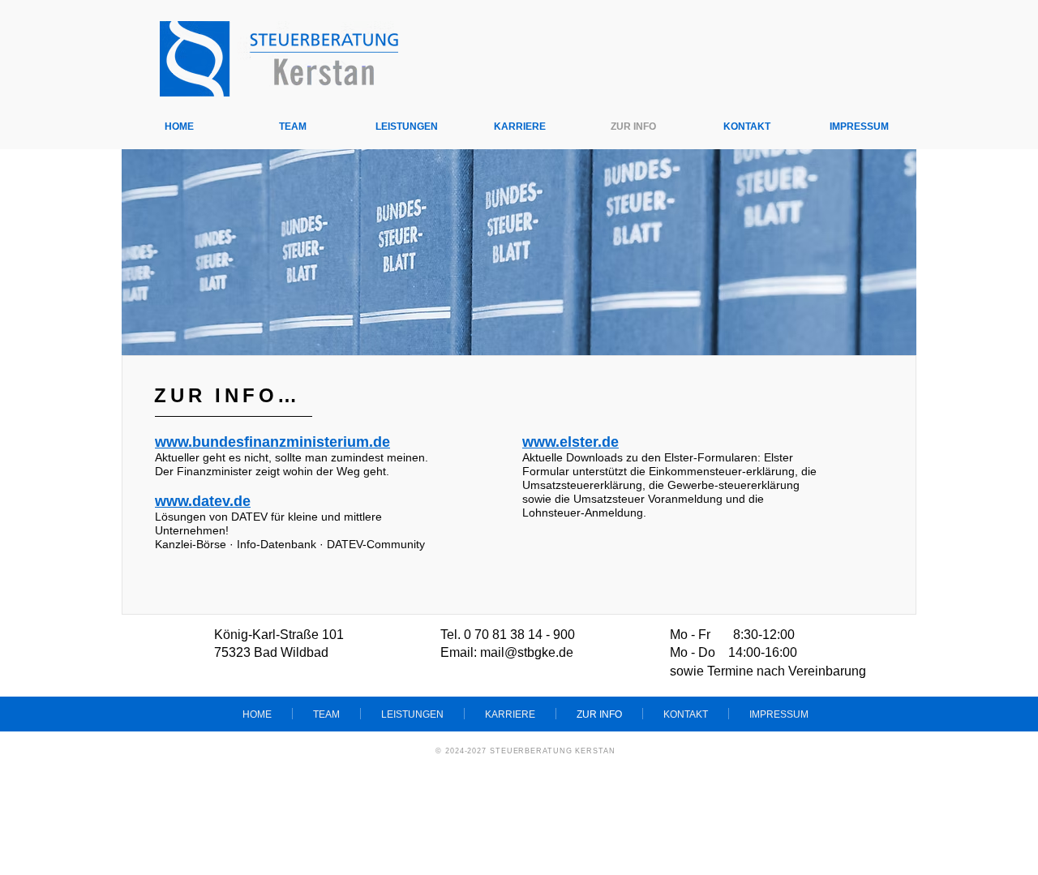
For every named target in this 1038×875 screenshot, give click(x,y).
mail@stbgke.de (526, 652)
